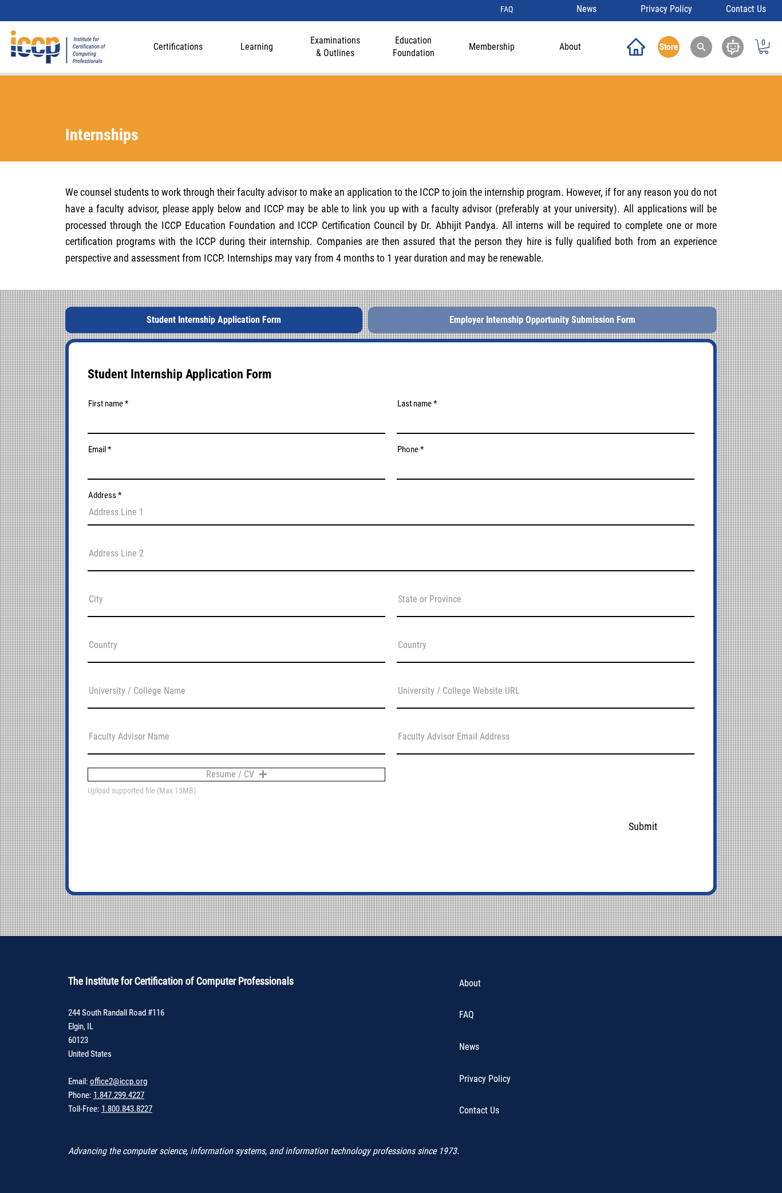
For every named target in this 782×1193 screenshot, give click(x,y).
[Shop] (636, 47)
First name (105, 404)
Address (102, 495)
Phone (407, 449)
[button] (701, 47)
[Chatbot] (733, 47)
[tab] (213, 320)
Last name (414, 404)
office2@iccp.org (118, 1081)
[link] (763, 46)
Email (97, 449)
